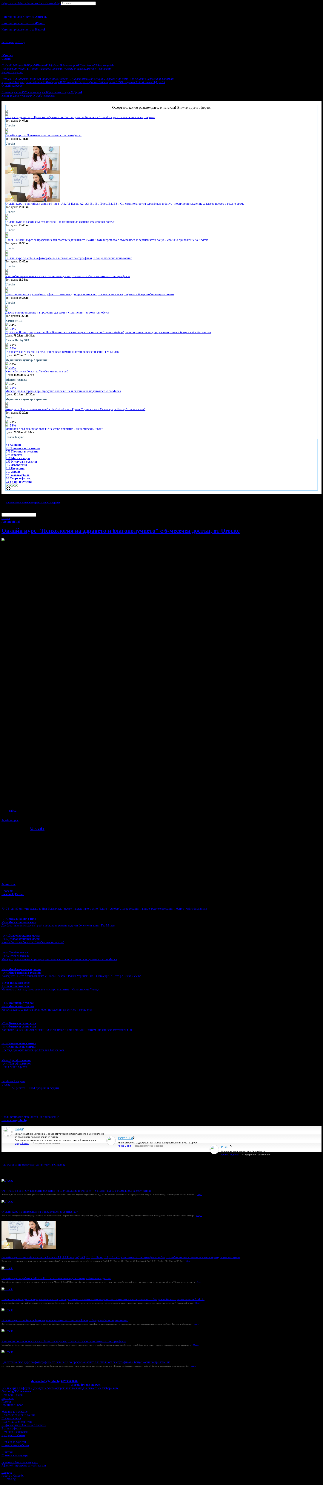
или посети (14, 1120)
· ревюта (15, 1088)
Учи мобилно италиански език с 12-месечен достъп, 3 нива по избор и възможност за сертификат (67, 276)
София (5, 518)
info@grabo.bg (50, 1381)
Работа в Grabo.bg (12, 1475)
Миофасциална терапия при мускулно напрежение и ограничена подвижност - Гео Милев (63, 391)
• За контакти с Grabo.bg (49, 1164)
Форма (36, 1381)
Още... (199, 1194)
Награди (6, 1472)
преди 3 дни (124, 1146)
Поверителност (11, 1418)
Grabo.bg (10, 1479)
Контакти (7, 1398)
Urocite (37, 828)
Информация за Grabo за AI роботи (23, 1425)
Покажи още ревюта (14, 1158)
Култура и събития (13, 1435)
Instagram (19, 1081)
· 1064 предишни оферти (42, 1088)
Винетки (7, 1452)
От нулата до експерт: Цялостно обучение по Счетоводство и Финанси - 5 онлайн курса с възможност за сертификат (80, 117)
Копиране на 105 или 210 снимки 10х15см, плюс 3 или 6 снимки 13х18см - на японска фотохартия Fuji (67, 1029)
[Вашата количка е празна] (1, 7)
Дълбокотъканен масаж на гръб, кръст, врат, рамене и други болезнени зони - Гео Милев (62, 351)
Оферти (9, 3)
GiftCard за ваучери (13, 1441)
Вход (21, 42)
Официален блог (12, 1404)
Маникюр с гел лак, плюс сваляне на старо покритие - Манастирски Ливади (54, 428)
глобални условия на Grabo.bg (47, 814)
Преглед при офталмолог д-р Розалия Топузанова (32, 1050)
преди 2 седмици (230, 1154)
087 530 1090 (69, 1381)
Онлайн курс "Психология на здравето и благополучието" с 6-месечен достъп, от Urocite (120, 530)
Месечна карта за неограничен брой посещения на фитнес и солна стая (46, 1009)
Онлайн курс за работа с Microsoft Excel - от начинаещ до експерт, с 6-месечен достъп (60, 221)
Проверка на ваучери (14, 1455)
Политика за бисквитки (16, 1421)
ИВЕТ (225, 1147)
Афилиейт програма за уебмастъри (23, 1465)
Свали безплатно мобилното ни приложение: (30, 1116)
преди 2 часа (22, 1143)
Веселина (125, 1138)
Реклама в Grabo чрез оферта (19, 1462)
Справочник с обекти (15, 1445)
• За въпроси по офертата (17, 1164)
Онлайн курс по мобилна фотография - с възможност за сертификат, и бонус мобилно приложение (68, 258)
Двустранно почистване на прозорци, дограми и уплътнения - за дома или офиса (57, 312)
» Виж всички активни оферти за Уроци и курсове (33, 502)
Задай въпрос (10, 820)
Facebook (7, 1081)
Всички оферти (11, 1428)
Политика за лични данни (18, 1415)
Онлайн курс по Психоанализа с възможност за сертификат (43, 135)
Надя (19, 1129)
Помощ (6, 1401)
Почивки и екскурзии (15, 1431)
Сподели (7, 890)
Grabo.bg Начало (12, 1394)
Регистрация (9, 42)
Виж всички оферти (14, 1066)
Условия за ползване (14, 1411)
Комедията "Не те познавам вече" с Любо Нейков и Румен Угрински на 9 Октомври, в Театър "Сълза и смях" (75, 409)
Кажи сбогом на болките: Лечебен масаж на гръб (36, 371)
